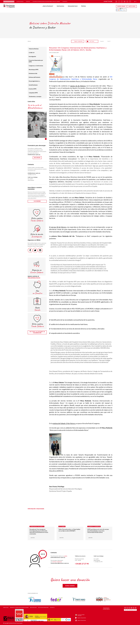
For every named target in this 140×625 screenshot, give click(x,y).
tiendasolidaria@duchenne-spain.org (60, 563)
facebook (119, 1)
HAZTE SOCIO (131, 6)
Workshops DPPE (33, 69)
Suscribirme (37, 201)
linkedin (127, 1)
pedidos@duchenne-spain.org (58, 557)
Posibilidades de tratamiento (37, 526)
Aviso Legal (6, 607)
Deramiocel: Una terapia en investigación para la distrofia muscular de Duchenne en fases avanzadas (39, 532)
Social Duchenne (33, 85)
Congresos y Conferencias (36, 65)
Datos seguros (33, 607)
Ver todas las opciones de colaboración (37, 332)
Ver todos (46, 139)
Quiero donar (121, 6)
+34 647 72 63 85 (107, 1)
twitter (116, 1)
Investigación (32, 56)
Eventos (28, 1)
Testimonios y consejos (35, 96)
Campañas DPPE (33, 92)
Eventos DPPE (32, 88)
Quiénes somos (19, 1)
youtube (124, 1)
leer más (33, 537)
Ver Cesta (90, 41)
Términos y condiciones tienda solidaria (19, 607)
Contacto (64, 1)
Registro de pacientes (9, 1)
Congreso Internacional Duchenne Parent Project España (46, 1)
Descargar (37, 157)
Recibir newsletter (130, 609)
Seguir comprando (78, 41)
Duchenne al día (33, 73)
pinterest (130, 1)
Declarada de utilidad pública (106, 608)
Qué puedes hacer (73, 6)
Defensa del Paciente (34, 77)
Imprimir (109, 41)
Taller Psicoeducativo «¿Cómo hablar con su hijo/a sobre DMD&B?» (69, 530)
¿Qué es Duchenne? (48, 6)
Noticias (83, 6)
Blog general (62, 526)
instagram (122, 1)
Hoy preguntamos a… (34, 81)
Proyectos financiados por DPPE (36, 61)
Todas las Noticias (34, 48)
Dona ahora (70, 586)
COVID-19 (31, 52)
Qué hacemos (60, 6)
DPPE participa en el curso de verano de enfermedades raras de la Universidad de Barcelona (98, 531)
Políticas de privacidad (43, 607)
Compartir (102, 41)
